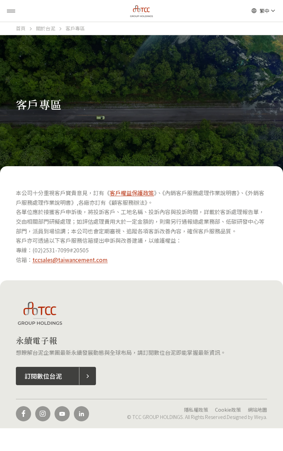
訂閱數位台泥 (43, 375)
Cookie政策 (228, 409)
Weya (260, 416)
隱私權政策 (196, 409)
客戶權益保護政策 (132, 193)
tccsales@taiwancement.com (70, 259)
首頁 (21, 28)
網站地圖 (257, 409)
